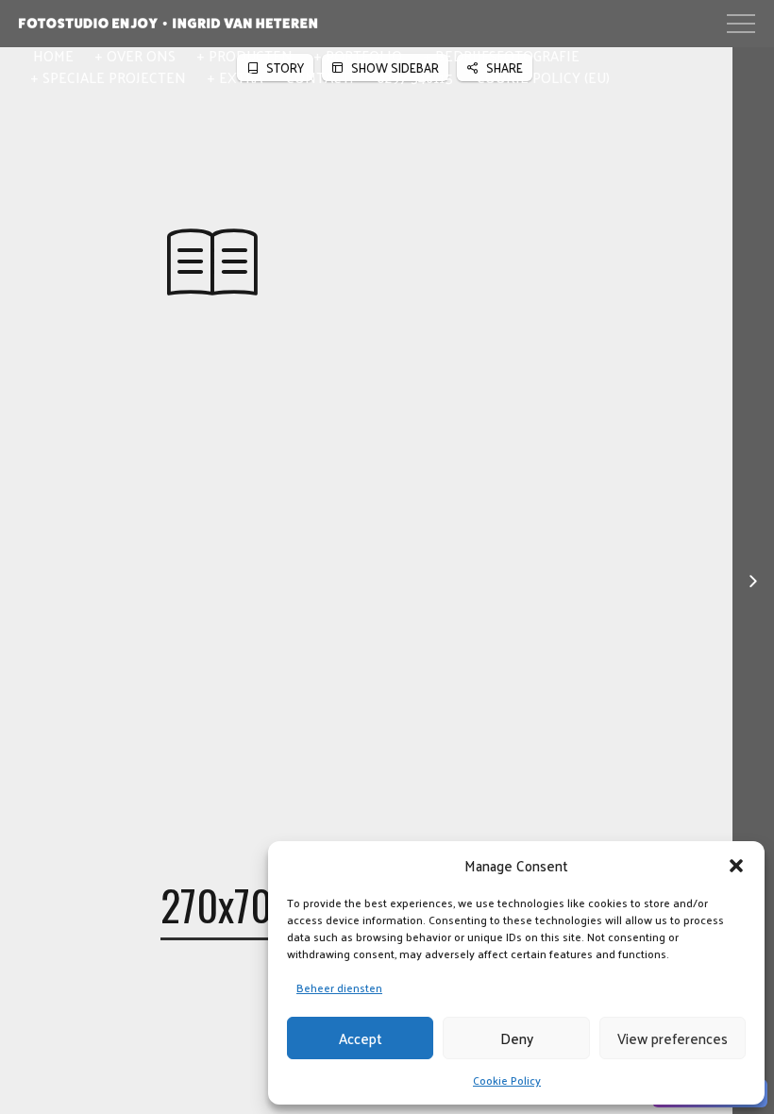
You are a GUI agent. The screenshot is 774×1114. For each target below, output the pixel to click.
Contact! (319, 77)
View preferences (672, 1038)
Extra (240, 77)
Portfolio (364, 55)
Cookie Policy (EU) (543, 77)
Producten (251, 55)
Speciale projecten (114, 77)
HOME (53, 55)
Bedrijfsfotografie (507, 55)
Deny (516, 1038)
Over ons (141, 55)
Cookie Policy (507, 1080)
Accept (360, 1038)
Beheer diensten (339, 987)
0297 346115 (415, 77)
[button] (736, 865)
